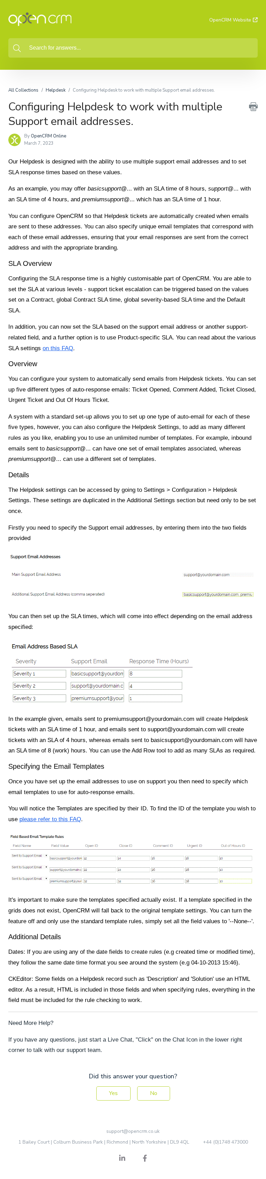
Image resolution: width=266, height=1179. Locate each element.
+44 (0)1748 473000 (225, 1142)
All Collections (23, 90)
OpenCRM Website (230, 20)
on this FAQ (58, 348)
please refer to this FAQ (50, 819)
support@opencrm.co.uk (133, 1131)
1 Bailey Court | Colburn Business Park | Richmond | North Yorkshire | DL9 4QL (103, 1142)
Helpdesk (55, 90)
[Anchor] (56, 262)
